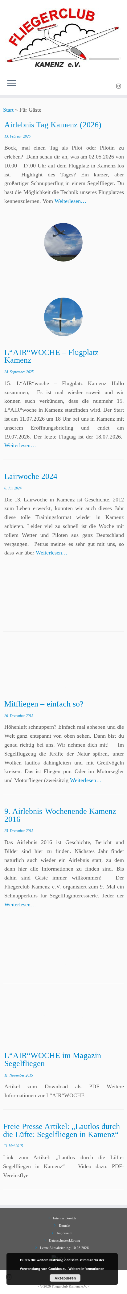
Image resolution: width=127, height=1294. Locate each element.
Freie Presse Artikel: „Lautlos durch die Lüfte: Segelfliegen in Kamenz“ (61, 1130)
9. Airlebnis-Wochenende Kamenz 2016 (60, 815)
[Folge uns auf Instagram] (119, 86)
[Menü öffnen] (11, 83)
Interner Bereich (64, 1218)
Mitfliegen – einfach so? (44, 703)
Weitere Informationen (86, 1268)
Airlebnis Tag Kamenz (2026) (52, 124)
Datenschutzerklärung (64, 1240)
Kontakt (64, 1225)
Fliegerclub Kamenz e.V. (69, 1286)
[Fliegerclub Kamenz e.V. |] (63, 37)
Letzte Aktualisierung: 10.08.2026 (64, 1248)
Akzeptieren (65, 1278)
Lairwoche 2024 (30, 476)
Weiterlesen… (70, 201)
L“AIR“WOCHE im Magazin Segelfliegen (52, 1059)
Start (8, 110)
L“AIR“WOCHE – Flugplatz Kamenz (51, 356)
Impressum (64, 1233)
